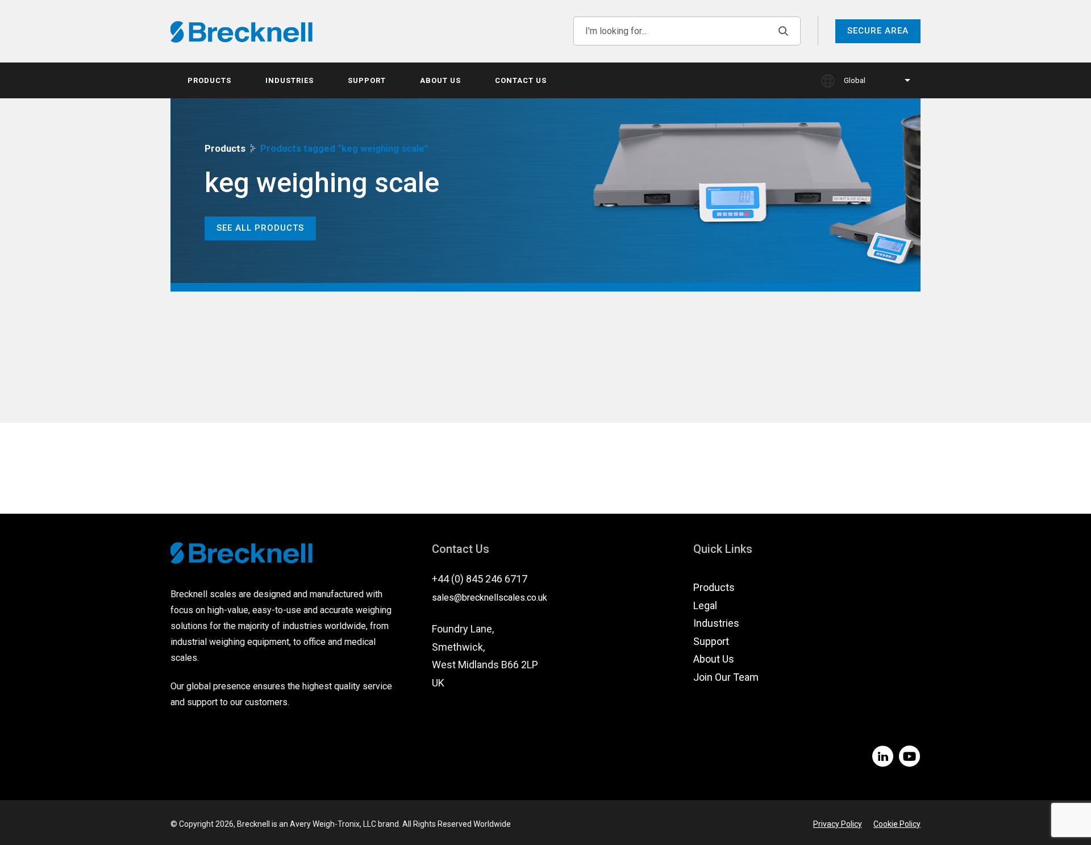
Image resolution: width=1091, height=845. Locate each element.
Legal (705, 605)
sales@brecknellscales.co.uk (489, 597)
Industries (289, 80)
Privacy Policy (837, 824)
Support (367, 80)
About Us (440, 80)
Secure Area (878, 31)
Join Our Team (726, 677)
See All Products (260, 228)
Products (209, 80)
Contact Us (521, 80)
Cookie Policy (897, 824)
